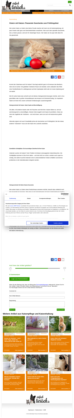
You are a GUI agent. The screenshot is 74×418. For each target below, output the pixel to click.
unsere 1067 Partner (15, 205)
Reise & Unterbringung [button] (48, 12)
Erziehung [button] (12, 12)
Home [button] (8, 10)
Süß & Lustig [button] (5, 12)
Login (70, 2)
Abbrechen (12, 309)
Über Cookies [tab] (61, 198)
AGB (44, 410)
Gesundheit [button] (18, 12)
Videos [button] (64, 12)
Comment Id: (12, 291)
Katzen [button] (37, 10)
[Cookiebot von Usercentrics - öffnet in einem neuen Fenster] (62, 194)
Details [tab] (29, 198)
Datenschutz (38, 410)
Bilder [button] (68, 12)
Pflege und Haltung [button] (27, 12)
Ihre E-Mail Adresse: (14, 295)
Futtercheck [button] (65, 10)
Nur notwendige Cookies (36, 223)
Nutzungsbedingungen (42, 284)
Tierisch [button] (51, 10)
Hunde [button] (23, 10)
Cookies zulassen (58, 223)
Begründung (12, 300)
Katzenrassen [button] (58, 12)
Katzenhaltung (13, 19)
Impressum (31, 410)
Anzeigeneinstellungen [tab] (45, 198)
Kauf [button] (40, 12)
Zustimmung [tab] (12, 198)
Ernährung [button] (35, 12)
